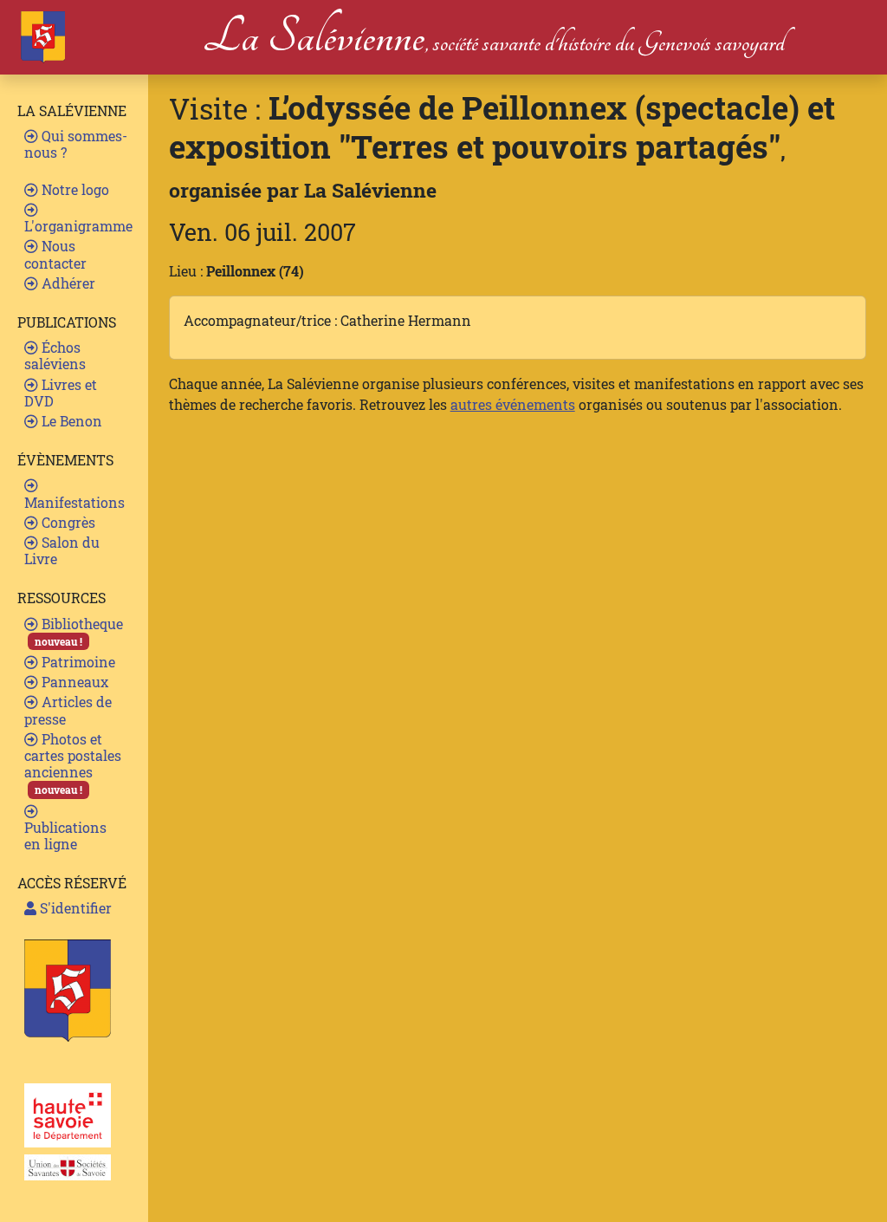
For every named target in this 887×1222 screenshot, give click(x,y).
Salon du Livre (62, 550)
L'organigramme (78, 226)
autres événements (512, 404)
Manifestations (74, 502)
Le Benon (70, 421)
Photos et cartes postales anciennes (72, 763)
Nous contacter (55, 254)
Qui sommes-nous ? (75, 144)
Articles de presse (68, 709)
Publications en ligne (65, 835)
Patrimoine (76, 662)
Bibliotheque (79, 631)
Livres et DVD (60, 392)
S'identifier (74, 908)
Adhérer (66, 283)
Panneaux (73, 682)
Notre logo (73, 189)
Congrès (66, 522)
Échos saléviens (55, 355)
